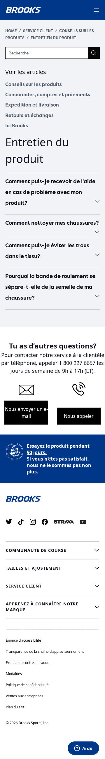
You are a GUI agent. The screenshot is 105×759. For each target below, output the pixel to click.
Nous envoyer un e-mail (26, 412)
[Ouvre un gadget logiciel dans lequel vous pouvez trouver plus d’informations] (83, 748)
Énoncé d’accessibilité (23, 640)
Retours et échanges (29, 115)
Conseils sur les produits (33, 84)
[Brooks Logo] (52, 498)
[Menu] (96, 10)
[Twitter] (9, 522)
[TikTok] (21, 522)
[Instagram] (33, 522)
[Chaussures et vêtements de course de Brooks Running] (23, 10)
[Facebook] (45, 522)
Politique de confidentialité (27, 684)
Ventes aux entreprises (24, 695)
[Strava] (64, 522)
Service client (38, 31)
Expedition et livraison (32, 105)
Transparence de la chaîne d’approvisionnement (45, 651)
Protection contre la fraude (27, 662)
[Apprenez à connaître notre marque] (52, 607)
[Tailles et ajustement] (52, 568)
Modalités (14, 673)
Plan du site (15, 707)
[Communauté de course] (52, 550)
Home (11, 31)
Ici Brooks (16, 125)
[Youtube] (83, 522)
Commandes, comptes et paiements (47, 94)
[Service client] (52, 586)
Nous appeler (79, 416)
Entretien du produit (53, 38)
